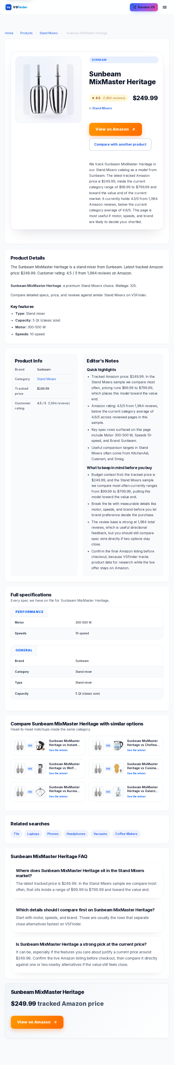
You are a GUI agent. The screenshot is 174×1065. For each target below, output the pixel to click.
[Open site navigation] (164, 7)
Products (26, 33)
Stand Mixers (49, 33)
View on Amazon (115, 129)
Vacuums (100, 834)
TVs (16, 834)
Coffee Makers (126, 834)
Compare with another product (120, 144)
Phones (52, 834)
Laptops (33, 834)
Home (9, 33)
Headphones (76, 834)
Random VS (146, 7)
